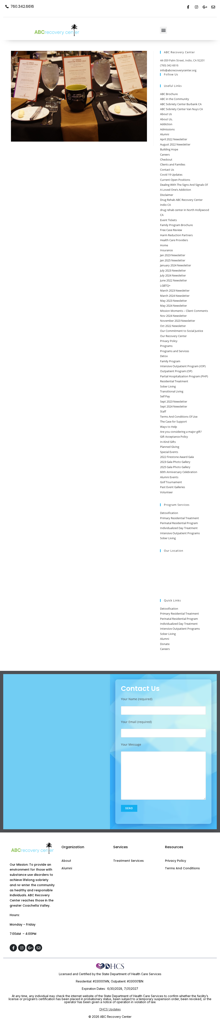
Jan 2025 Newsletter (172, 260)
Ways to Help (168, 427)
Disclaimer (166, 195)
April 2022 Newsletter (173, 139)
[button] (163, 30)
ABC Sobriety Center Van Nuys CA (181, 109)
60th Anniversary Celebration (178, 472)
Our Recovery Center (173, 336)
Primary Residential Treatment (179, 518)
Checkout (166, 159)
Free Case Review (171, 230)
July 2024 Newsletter (173, 275)
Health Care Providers (174, 240)
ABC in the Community (174, 99)
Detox (164, 356)
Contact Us (167, 170)
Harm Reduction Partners (176, 235)
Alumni (164, 134)
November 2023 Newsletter (177, 321)
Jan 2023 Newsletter (172, 255)
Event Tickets (168, 220)
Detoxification (169, 513)
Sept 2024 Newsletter (173, 406)
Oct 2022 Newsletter (173, 326)
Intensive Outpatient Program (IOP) (183, 366)
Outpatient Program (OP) (176, 371)
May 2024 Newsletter (173, 306)
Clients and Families (172, 164)
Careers (165, 154)
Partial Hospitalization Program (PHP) (184, 376)
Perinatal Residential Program (179, 523)
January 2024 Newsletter (175, 265)
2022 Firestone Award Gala (177, 457)
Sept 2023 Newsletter (173, 401)
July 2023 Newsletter (173, 270)
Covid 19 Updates (171, 174)
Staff (163, 411)
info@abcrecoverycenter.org (178, 70)
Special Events (169, 452)
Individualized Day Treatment (179, 528)
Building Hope (169, 149)
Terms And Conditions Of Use (178, 416)
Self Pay (165, 396)
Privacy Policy (168, 341)
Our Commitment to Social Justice (181, 331)
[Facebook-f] (188, 7)
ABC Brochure (169, 94)
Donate (165, 644)
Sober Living (168, 386)
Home (164, 245)
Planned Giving (169, 447)
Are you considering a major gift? (181, 432)
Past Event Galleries (172, 487)
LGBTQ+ (165, 285)
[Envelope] (213, 7)
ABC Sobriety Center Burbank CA (181, 104)
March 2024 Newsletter (174, 296)
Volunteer (166, 492)
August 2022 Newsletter (175, 144)
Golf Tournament (171, 482)
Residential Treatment (174, 381)
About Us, (166, 119)
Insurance (166, 250)
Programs (166, 346)
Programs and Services (174, 351)
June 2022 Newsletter (173, 280)
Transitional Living (171, 391)
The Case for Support (173, 421)
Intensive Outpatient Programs (180, 533)
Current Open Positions (175, 180)
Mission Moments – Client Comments (184, 311)
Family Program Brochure (176, 225)
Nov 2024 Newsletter (173, 316)
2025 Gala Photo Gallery (175, 467)
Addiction (166, 124)
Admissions (167, 129)
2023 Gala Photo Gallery (175, 462)
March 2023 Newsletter (174, 290)
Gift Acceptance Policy (174, 437)
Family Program (170, 361)
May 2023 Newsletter (173, 301)
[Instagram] (196, 7)
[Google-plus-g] (204, 7)
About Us (166, 114)
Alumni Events (169, 477)
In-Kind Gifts (168, 442)
